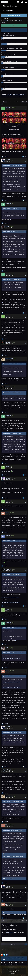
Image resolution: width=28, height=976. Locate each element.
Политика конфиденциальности (16, 970)
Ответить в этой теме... (10, 939)
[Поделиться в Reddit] (2, 955)
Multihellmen (9, 358)
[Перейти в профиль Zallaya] (3, 316)
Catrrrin (7, 535)
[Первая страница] (2, 104)
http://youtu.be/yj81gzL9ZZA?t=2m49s (10, 597)
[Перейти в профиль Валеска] (3, 342)
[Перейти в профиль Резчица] (3, 108)
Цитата (6, 156)
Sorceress (8, 478)
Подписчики (12, 944)
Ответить (14, 25)
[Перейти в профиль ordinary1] (3, 569)
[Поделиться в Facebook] (7, 955)
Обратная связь (13, 971)
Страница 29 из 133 (14, 101)
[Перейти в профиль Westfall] (3, 160)
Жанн (7, 512)
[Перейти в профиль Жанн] (3, 513)
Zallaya (7, 316)
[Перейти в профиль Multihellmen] (3, 359)
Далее (23, 101)
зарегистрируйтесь (18, 94)
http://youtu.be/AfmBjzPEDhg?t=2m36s (10, 602)
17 (26, 944)
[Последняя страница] (26, 102)
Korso (7, 226)
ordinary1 (8, 569)
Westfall (7, 160)
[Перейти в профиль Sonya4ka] (3, 204)
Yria (6, 647)
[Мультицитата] (2, 157)
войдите (10, 94)
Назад (4, 101)
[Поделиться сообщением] (25, 109)
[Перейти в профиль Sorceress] (3, 478)
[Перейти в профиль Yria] (3, 648)
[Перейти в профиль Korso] (3, 227)
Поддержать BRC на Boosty (14, 15)
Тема (4, 970)
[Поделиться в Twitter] (4, 955)
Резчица (6, 20)
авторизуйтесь (9, 932)
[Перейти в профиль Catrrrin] (3, 536)
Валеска (7, 342)
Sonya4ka (8, 203)
